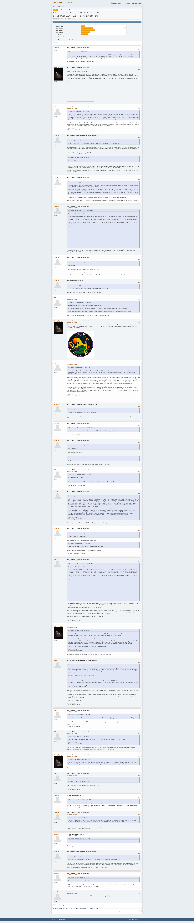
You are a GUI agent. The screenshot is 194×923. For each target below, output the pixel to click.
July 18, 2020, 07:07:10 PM (72, 108)
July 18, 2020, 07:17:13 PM (72, 179)
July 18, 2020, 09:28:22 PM (72, 874)
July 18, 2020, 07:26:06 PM (72, 322)
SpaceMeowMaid (59, 892)
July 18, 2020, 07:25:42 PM (72, 299)
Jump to (121, 911)
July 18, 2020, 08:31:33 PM (72, 775)
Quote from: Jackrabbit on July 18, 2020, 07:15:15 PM (80, 665)
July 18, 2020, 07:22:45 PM (72, 259)
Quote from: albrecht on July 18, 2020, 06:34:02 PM (79, 111)
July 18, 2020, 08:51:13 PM (72, 796)
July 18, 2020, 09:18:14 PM (72, 853)
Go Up (54, 905)
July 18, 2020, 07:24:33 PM (72, 282)
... (78, 43)
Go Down (55, 43)
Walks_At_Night (58, 67)
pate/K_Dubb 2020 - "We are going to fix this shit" (78, 47)
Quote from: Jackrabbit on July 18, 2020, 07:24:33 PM (80, 799)
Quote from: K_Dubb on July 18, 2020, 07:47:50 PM (79, 533)
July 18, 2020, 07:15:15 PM (72, 137)
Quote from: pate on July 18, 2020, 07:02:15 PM (79, 140)
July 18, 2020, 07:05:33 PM (72, 48)
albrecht (56, 47)
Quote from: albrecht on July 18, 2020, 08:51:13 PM (79, 838)
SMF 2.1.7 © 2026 (55, 919)
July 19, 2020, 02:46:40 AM (72, 893)
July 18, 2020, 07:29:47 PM (72, 364)
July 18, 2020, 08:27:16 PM (72, 733)
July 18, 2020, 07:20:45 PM (72, 207)
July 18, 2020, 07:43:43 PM (72, 471)
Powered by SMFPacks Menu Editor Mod (97, 921)
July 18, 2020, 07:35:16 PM (72, 442)
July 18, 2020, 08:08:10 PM (72, 560)
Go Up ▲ (140, 919)
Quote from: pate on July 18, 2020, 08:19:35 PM (79, 736)
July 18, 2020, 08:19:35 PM (72, 711)
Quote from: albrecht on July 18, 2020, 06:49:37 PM (79, 182)
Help (130, 919)
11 (75, 43)
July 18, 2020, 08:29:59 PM (72, 756)
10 (73, 43)
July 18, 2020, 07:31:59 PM (72, 406)
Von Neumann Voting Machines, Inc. (75, 280)
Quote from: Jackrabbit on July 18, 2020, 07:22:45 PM (80, 302)
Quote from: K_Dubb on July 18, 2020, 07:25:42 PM (79, 445)
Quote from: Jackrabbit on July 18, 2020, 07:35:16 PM (80, 474)
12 (76, 43)
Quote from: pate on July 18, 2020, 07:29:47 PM (79, 409)
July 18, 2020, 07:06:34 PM (72, 69)
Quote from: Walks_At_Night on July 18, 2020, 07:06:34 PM (81, 210)
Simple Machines (62, 919)
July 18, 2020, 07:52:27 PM (72, 530)
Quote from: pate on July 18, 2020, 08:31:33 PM (79, 877)
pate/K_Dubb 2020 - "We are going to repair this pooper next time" (82, 404)
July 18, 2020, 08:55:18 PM (72, 814)
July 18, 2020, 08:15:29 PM (72, 662)
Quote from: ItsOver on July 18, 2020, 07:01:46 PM (79, 51)
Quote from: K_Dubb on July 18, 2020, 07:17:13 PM (79, 262)
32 (79, 43)
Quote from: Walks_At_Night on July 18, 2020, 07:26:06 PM (81, 427)
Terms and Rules (135, 919)
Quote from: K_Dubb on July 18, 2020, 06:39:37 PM (79, 367)
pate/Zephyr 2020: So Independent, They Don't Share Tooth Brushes (82, 135)
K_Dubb (56, 177)
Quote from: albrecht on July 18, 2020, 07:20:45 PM (79, 285)
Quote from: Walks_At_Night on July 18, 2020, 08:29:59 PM (81, 778)
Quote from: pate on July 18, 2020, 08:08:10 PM (79, 630)
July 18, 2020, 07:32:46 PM (72, 424)
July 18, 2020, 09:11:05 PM (72, 835)
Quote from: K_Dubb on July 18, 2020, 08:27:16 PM (79, 759)
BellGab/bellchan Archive (62, 3)
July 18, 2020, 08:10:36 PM (72, 627)
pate (55, 107)
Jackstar (56, 135)
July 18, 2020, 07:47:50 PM (72, 493)
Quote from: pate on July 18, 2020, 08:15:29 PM (79, 856)
